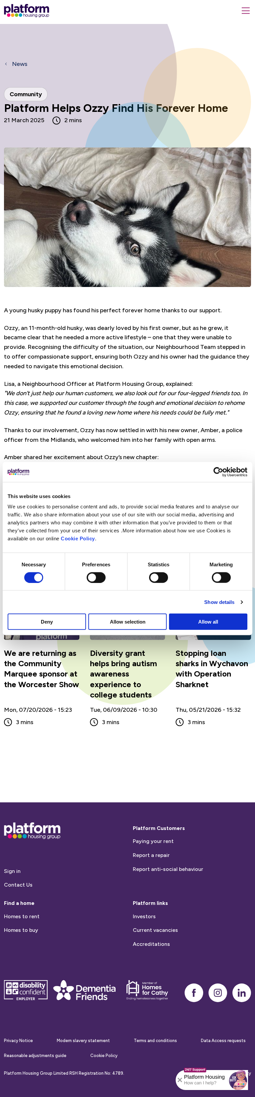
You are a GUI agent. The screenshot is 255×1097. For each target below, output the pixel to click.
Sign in (12, 871)
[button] (238, 1080)
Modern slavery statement (83, 1040)
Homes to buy (21, 930)
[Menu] (246, 11)
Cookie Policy (78, 538)
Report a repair (151, 855)
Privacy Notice (18, 1040)
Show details (219, 602)
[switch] (96, 577)
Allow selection (127, 622)
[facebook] (194, 992)
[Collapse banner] (180, 1080)
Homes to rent (22, 916)
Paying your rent (153, 841)
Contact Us (18, 885)
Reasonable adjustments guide (35, 1055)
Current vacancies (155, 930)
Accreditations (151, 944)
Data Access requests (223, 1040)
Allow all (208, 622)
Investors (144, 916)
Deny (47, 622)
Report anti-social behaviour (168, 869)
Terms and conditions (155, 1040)
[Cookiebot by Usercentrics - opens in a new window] (218, 472)
